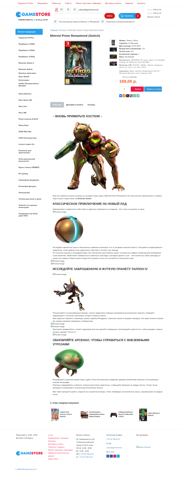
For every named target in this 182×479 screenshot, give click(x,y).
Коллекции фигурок (27, 186)
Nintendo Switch (26, 69)
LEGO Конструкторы (28, 138)
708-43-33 (154, 10)
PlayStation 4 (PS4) (27, 50)
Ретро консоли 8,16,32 (28, 119)
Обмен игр (56, 3)
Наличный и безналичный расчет (120, 22)
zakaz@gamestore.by (88, 10)
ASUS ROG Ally (25, 132)
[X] (127, 95)
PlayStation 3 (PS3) (27, 57)
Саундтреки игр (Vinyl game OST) (28, 215)
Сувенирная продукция (29, 180)
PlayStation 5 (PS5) (27, 44)
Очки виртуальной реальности (27, 160)
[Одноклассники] (124, 95)
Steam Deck (23, 125)
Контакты (141, 3)
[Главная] (33, 14)
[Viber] (131, 95)
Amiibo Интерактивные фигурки (29, 84)
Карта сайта (53, 459)
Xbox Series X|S (25, 100)
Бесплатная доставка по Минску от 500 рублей (79, 22)
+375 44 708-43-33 (86, 457)
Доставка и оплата (113, 3)
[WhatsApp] (134, 95)
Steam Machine (25, 94)
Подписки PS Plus (25, 3)
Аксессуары (24, 80)
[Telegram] (138, 95)
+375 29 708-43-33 (87, 454)
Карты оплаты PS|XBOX (29, 167)
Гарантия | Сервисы (56, 447)
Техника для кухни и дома (30, 199)
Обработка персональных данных (58, 454)
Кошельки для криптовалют (25, 152)
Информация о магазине (58, 438)
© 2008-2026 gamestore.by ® (26, 469)
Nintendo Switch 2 (26, 63)
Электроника (24, 193)
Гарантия (129, 3)
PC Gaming (23, 174)
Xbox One (23, 106)
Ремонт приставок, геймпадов (88, 3)
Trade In (68, 3)
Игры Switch (24, 77)
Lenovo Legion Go (26, 144)
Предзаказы (42, 3)
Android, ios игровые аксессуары (28, 206)
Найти (109, 16)
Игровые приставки (27, 73)
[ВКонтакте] (120, 95)
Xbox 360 (22, 113)
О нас (50, 435)
